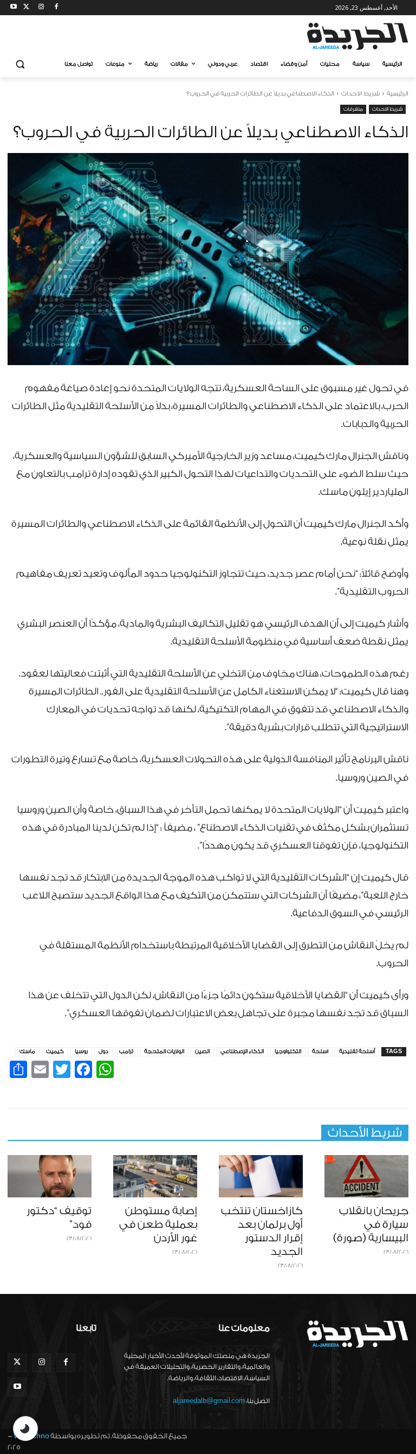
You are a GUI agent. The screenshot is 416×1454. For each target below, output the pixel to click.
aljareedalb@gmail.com (209, 1401)
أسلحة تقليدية (357, 1051)
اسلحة (320, 1051)
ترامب (126, 1051)
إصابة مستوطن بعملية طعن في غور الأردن (158, 1224)
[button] (20, 64)
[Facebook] (56, 8)
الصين (202, 1051)
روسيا (81, 1051)
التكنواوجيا (288, 1051)
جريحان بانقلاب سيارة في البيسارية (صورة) (370, 1224)
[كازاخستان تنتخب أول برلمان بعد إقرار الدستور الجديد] (261, 1176)
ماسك (27, 1051)
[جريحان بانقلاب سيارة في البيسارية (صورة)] (366, 1176)
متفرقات (353, 109)
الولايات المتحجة (164, 1051)
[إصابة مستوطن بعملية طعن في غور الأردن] (155, 1176)
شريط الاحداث (360, 93)
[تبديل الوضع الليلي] (25, 1428)
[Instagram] (41, 8)
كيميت (55, 1051)
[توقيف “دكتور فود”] (50, 1176)
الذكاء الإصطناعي (242, 1051)
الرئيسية (397, 93)
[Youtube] (14, 8)
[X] (26, 8)
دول (103, 1051)
